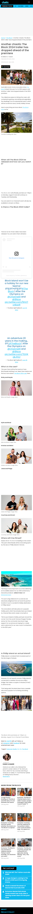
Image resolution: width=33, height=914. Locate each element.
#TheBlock (15, 343)
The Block (9, 38)
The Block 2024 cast (20, 373)
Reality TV (16, 749)
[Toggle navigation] (29, 2)
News (26, 6)
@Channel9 (14, 296)
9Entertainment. (6, 595)
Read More (6, 776)
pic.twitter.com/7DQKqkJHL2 (16, 356)
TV (15, 6)
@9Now (16, 299)
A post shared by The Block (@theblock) (16, 275)
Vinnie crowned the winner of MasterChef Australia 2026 (15, 887)
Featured (20, 6)
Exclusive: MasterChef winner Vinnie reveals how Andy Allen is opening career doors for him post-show (17, 894)
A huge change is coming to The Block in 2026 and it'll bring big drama (16, 880)
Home (3, 38)
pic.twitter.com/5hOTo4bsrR (16, 303)
